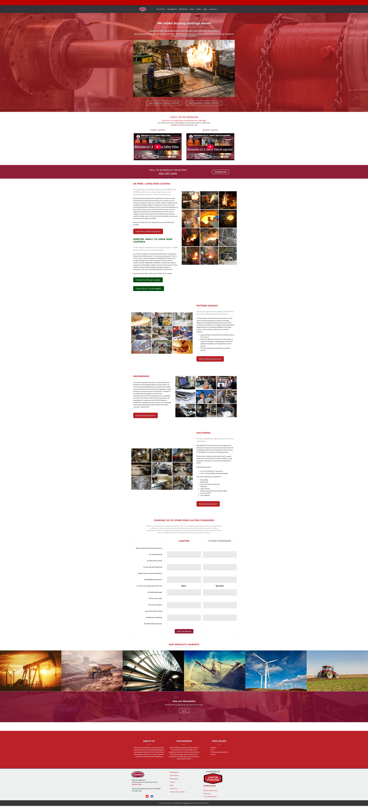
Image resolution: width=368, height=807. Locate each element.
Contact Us (213, 9)
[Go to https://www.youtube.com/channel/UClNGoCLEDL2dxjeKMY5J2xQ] (147, 797)
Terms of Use (187, 804)
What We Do (160, 9)
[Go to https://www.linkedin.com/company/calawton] (133, 797)
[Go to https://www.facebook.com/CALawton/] (138, 797)
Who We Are (183, 9)
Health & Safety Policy (210, 792)
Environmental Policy (210, 798)
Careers (198, 9)
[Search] (235, 8)
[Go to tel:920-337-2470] (168, 172)
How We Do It (172, 9)
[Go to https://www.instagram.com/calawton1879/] (142, 797)
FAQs (192, 9)
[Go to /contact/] (151, 798)
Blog (205, 9)
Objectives (206, 795)
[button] (220, 172)
